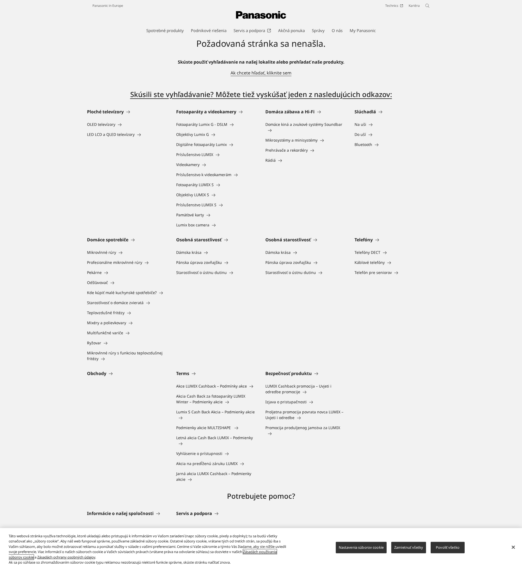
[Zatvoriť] (513, 547)
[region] (261, 548)
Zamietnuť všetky (408, 547)
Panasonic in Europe (107, 5)
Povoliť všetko (447, 547)
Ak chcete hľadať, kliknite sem (261, 73)
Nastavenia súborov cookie (361, 547)
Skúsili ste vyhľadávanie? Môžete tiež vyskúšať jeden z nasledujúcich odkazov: (261, 94)
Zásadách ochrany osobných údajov (66, 557)
